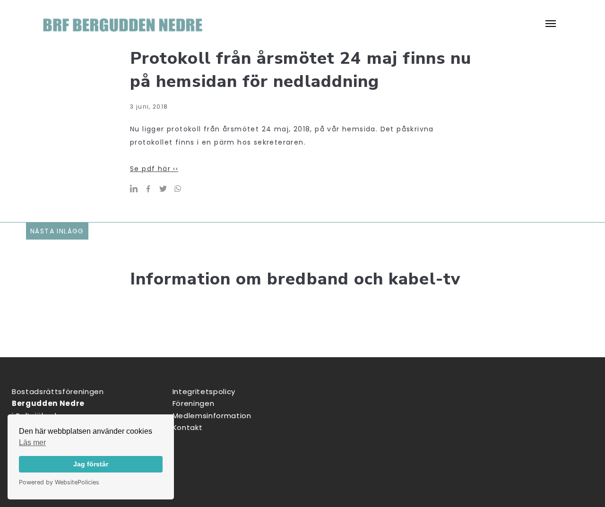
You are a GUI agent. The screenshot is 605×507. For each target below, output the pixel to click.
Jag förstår (90, 464)
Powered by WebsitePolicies (59, 482)
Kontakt (188, 427)
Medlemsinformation (212, 416)
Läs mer (32, 442)
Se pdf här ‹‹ (154, 168)
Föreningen (194, 403)
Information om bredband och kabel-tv (295, 279)
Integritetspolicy (204, 391)
